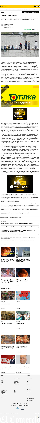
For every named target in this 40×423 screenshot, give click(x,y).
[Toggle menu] (1, 6)
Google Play (26, 405)
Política (2, 380)
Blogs (15, 383)
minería (8, 213)
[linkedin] (24, 403)
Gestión (15, 391)
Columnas (2, 321)
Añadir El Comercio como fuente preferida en (30, 12)
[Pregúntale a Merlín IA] (38, 417)
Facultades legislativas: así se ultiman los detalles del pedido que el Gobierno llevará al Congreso (16, 223)
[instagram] (20, 403)
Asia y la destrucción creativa (21, 303)
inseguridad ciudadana (24, 213)
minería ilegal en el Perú (15, 213)
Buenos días (29, 382)
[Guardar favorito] (36, 29)
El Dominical (16, 381)
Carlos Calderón (18, 308)
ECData (2, 379)
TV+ (14, 380)
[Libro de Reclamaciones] (22, 408)
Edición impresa (16, 384)
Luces (15, 379)
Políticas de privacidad (4, 394)
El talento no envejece (20, 323)
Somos (2, 384)
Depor (15, 394)
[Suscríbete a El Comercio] (37, 6)
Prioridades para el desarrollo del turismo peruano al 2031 (7, 304)
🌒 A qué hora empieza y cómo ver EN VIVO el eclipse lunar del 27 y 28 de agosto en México (7, 260)
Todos (28, 381)
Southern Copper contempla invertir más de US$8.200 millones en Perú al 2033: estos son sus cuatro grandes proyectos (7, 348)
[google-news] (26, 403)
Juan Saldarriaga (3, 372)
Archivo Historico (16, 382)
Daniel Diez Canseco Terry (19, 328)
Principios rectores (3, 391)
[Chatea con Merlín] (35, 6)
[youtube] (22, 403)
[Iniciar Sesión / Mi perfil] (39, 6)
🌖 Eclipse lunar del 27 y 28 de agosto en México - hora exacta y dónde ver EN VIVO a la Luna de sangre (23, 280)
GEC (14, 390)
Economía (2, 381)
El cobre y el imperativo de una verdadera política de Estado (21, 347)
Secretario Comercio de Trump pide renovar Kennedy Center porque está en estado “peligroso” (23, 260)
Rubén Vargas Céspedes (9, 24)
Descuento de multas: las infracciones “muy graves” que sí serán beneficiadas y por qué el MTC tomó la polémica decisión (18, 227)
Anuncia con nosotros (4, 393)
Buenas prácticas (3, 392)
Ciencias (2, 257)
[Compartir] (38, 29)
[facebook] (17, 403)
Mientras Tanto (29, 387)
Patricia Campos (3, 308)
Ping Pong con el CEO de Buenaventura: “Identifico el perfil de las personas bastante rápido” (23, 367)
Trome (15, 393)
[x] (19, 403)
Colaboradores (3, 301)
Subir (36, 413)
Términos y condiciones (4, 390)
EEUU (17, 257)
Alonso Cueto (2, 328)
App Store (20, 405)
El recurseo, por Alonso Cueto (6, 323)
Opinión (2, 382)
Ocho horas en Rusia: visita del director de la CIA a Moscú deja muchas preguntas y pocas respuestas (17, 240)
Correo (15, 392)
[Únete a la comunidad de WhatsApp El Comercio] (27, 29)
